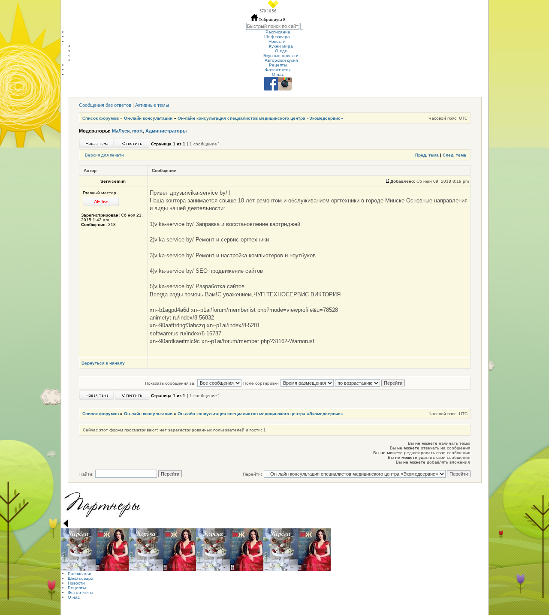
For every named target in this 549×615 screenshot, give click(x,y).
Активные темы (152, 105)
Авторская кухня (281, 60)
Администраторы (166, 130)
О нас (278, 74)
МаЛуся (121, 130)
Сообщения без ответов (105, 105)
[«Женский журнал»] (112, 549)
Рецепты (278, 65)
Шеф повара (277, 36)
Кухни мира (281, 46)
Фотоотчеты (277, 69)
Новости (277, 41)
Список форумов (100, 118)
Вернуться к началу (103, 363)
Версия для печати (104, 155)
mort (137, 130)
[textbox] (272, 26)
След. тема (454, 155)
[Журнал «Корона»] (78, 549)
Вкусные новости (281, 55)
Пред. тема (427, 155)
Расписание (277, 32)
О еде (281, 50)
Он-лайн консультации (148, 118)
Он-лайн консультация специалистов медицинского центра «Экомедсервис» (260, 118)
